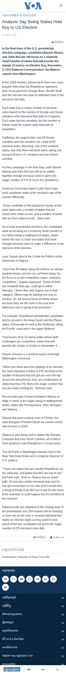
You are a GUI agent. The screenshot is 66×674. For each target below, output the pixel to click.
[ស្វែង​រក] (57, 669)
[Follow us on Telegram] (37, 579)
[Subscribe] (5, 587)
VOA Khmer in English (19, 15)
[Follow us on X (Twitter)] (13, 579)
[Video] (29, 669)
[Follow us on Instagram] (29, 579)
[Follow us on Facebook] (5, 579)
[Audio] (43, 669)
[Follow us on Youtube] (21, 579)
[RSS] (45, 579)
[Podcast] (53, 579)
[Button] (57, 42)
